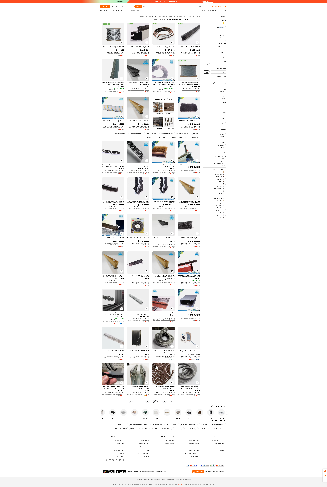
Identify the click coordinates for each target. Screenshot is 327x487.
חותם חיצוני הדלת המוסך (136, 133)
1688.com (146, 479)
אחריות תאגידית (220, 447)
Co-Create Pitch (219, 443)
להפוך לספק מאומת (119, 450)
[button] (144, 6)
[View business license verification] (179, 484)
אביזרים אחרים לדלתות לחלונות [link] (148, 16)
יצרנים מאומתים (170, 440)
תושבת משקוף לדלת (120, 428)
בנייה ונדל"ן (191, 16)
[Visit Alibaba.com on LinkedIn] (120, 460)
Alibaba (198, 16)
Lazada (163, 479)
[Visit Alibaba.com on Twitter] (117, 460)
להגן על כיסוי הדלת (188, 428)
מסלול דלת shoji (202, 428)
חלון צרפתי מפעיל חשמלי (167, 133)
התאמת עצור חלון (151, 133)
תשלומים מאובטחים (194, 440)
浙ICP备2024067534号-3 (207, 484)
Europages (188, 479)
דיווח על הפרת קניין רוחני (143, 453)
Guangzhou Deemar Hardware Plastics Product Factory (138, 320)
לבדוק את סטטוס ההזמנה (118, 447)
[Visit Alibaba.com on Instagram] (113, 460)
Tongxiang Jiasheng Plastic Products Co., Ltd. (113, 321)
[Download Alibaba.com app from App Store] (121, 471)
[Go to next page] (130, 401)
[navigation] (214, 209)
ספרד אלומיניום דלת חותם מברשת (138, 424)
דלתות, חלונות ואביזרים (180, 16)
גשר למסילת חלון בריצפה (151, 428)
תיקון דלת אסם (162, 137)
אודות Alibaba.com (219, 436)
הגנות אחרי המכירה (194, 450)
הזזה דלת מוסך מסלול (157, 424)
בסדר (206, 64)
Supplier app (159, 471)
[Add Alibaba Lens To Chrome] (198, 471)
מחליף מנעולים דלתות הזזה (217, 428)
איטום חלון (176, 428)
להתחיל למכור (120, 443)
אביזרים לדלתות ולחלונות (165, 16)
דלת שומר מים (203, 424)
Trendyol (181, 479)
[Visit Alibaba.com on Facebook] (123, 460)
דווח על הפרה (146, 456)
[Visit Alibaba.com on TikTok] (106, 460)
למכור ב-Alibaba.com (119, 440)
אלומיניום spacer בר (171, 424)
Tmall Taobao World (155, 479)
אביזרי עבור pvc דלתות (120, 133)
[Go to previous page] (171, 401)
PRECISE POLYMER (169, 357)
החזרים (147, 450)
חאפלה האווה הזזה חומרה (218, 424)
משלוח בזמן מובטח (194, 447)
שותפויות (122, 453)
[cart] (121, 6)
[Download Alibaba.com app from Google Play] (109, 471)
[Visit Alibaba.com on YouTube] (110, 460)
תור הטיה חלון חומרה (193, 137)
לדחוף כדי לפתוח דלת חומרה (188, 424)
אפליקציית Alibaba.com (134, 471)
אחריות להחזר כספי (194, 443)
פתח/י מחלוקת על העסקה (142, 447)
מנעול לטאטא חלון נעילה (177, 137)
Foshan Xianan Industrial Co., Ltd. (191, 53)
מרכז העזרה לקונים (144, 440)
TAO (177, 479)
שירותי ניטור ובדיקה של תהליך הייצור (190, 453)
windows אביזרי (121, 424)
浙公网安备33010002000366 (191, 484)
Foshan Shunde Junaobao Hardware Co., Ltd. (189, 357)
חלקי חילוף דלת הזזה (135, 428)
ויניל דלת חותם (150, 137)
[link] (325, 471)
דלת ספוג (195, 133)
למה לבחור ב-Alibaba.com (217, 440)
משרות (222, 450)
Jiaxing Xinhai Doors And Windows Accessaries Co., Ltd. (113, 394)
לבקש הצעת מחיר (169, 443)
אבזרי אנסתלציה (165, 428)
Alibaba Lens (214, 471)
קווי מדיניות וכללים (194, 456)
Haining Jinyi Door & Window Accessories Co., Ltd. (138, 357)
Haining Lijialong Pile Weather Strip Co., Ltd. (163, 91)
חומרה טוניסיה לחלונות (182, 133)
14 (133, 401)
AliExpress (139, 479)
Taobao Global (170, 479)
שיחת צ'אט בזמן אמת (144, 443)
